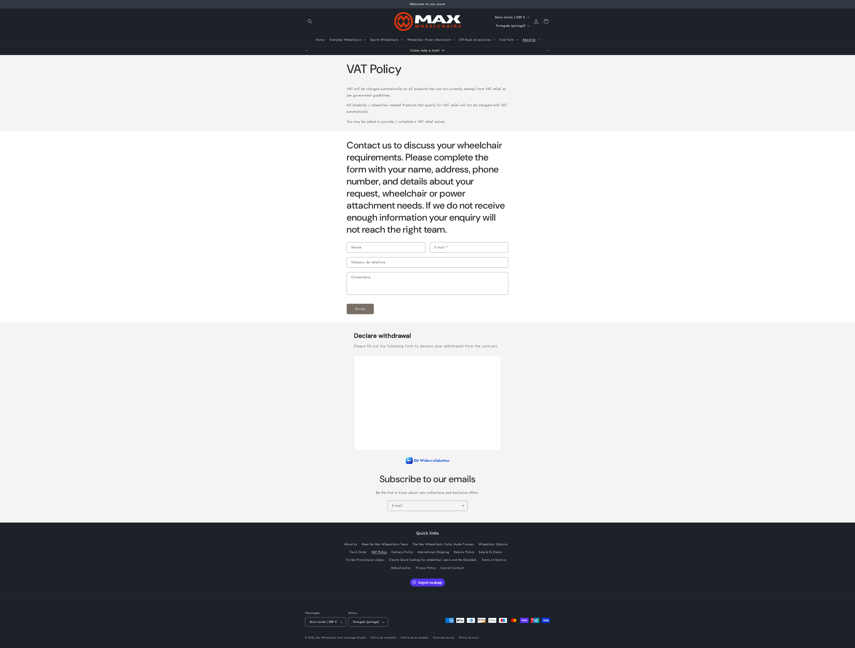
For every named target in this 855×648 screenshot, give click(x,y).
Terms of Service (494, 560)
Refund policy (401, 568)
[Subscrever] (462, 505)
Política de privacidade (414, 637)
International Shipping (433, 552)
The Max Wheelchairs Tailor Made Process (443, 544)
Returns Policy (464, 552)
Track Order (358, 552)
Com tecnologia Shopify (351, 638)
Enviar (360, 309)
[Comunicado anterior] (306, 50)
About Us (350, 544)
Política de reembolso (383, 637)
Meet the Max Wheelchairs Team (385, 544)
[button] (310, 21)
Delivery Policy (402, 552)
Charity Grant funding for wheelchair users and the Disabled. (433, 560)
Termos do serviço (443, 637)
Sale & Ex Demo (490, 552)
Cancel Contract (452, 568)
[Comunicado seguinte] (548, 50)
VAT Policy (379, 552)
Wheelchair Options (492, 544)
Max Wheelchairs (326, 638)
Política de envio (469, 637)
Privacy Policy (426, 568)
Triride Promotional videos (365, 560)
